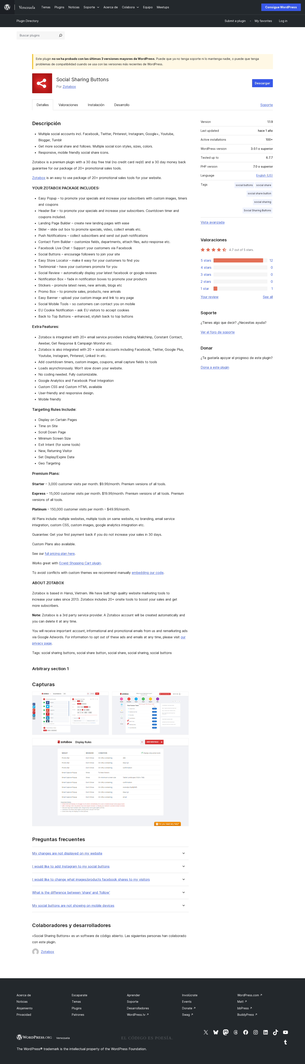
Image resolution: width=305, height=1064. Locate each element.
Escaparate (79, 995)
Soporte (266, 105)
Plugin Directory (28, 21)
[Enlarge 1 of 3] (103, 697)
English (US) (264, 175)
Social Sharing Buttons (257, 210)
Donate (189, 1008)
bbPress (244, 1008)
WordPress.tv (138, 1014)
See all (268, 297)
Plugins (77, 1008)
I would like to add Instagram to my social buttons (71, 866)
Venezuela (63, 1038)
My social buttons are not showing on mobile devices (73, 906)
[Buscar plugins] (60, 35)
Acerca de (24, 995)
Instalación (96, 105)
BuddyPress (247, 1014)
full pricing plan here (60, 553)
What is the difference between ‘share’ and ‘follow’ (71, 893)
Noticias (22, 1001)
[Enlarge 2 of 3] (183, 697)
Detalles (43, 105)
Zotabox (69, 87)
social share (263, 185)
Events (187, 1001)
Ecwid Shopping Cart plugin (80, 563)
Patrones (78, 1014)
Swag (187, 1014)
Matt (242, 1001)
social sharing (262, 201)
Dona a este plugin (215, 367)
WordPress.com (249, 995)
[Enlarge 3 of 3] (183, 744)
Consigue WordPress (281, 7)
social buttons (244, 185)
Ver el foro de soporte (218, 332)
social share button (259, 193)
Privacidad (24, 1014)
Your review (209, 297)
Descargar (262, 83)
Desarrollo (121, 105)
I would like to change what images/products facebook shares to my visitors (91, 879)
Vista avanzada (212, 222)
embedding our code (147, 573)
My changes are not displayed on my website (67, 853)
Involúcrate (190, 995)
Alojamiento (25, 1008)
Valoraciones (68, 105)
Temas (76, 1001)
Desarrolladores (138, 1008)
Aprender (133, 995)
